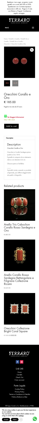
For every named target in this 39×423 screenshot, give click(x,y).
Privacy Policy (19, 392)
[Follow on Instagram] (21, 362)
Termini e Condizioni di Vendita (19, 394)
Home (5, 39)
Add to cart (11, 126)
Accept (6, 419)
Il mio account (19, 380)
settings (21, 416)
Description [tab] (9, 138)
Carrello (19, 375)
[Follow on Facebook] (17, 362)
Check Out (19, 377)
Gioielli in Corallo (14, 39)
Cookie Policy (19, 389)
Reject (14, 419)
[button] (32, 50)
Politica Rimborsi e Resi (19, 397)
